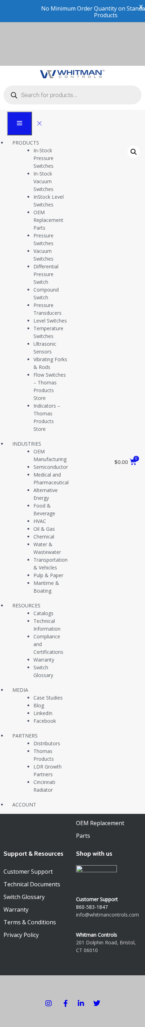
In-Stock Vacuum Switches (43, 181)
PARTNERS (25, 735)
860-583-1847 (92, 907)
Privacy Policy (21, 935)
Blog (38, 705)
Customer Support (28, 871)
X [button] (141, 7)
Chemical (43, 536)
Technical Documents (32, 884)
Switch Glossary (24, 897)
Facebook (44, 720)
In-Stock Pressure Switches (43, 158)
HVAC (39, 521)
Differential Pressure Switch (45, 274)
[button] (133, 152)
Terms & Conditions (30, 922)
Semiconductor (50, 467)
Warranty (43, 659)
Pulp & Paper (48, 575)
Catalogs (43, 613)
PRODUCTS (25, 142)
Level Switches (50, 320)
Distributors (46, 743)
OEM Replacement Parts (48, 220)
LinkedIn (42, 713)
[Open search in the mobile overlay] (72, 95)
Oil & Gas (44, 528)
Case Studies (48, 697)
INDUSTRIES (26, 443)
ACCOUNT (24, 804)
